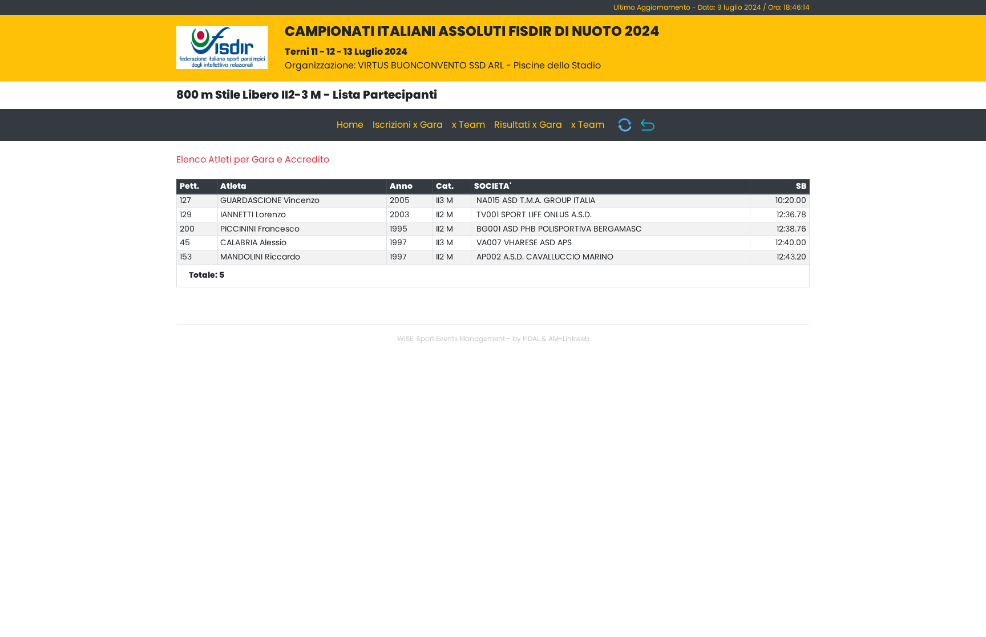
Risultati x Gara (528, 124)
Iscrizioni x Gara (408, 124)
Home (350, 124)
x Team (468, 124)
